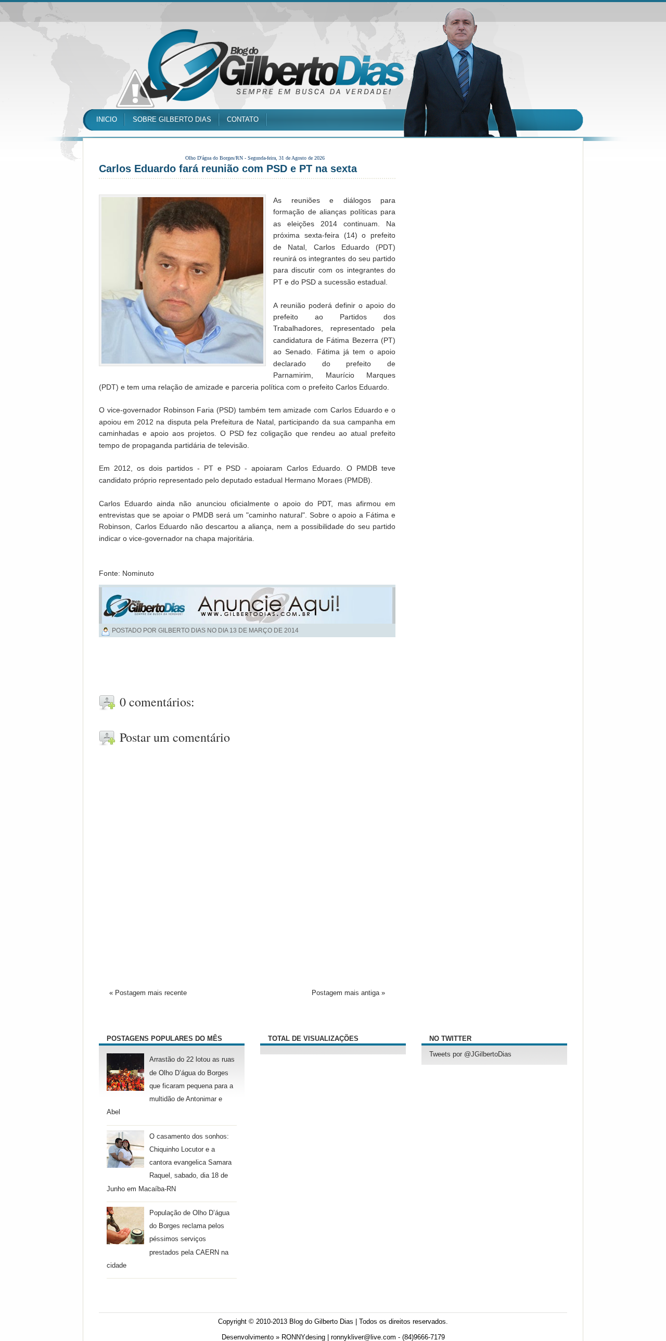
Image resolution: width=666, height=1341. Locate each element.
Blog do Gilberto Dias (321, 1321)
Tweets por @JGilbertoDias (470, 1054)
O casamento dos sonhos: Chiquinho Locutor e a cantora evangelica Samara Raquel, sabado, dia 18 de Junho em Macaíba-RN (169, 1163)
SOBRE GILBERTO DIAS (172, 119)
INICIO (106, 119)
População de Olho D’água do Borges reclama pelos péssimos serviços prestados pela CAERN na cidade (168, 1239)
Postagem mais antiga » (348, 993)
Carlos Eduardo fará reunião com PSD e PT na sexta (228, 168)
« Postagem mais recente (148, 993)
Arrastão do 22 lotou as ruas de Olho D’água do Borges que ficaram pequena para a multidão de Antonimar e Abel (171, 1086)
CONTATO (243, 119)
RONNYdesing (303, 1337)
